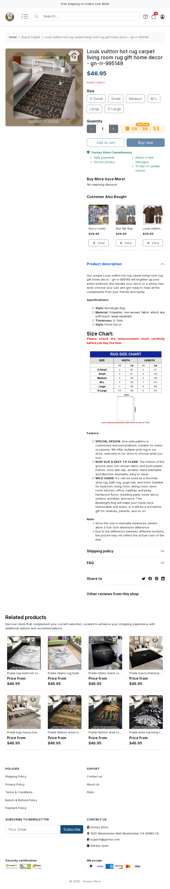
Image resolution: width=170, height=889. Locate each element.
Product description (104, 264)
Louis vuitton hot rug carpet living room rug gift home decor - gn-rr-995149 (97, 37)
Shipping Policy (15, 776)
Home (13, 37)
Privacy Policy (15, 784)
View (101, 243)
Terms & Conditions (19, 792)
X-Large (114, 109)
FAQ (90, 563)
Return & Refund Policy (21, 800)
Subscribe (71, 829)
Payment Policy (15, 808)
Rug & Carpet (30, 37)
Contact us (94, 776)
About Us (93, 784)
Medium (135, 98)
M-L (154, 98)
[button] (26, 16)
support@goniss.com (105, 839)
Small (115, 98)
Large (94, 109)
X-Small (96, 98)
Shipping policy (100, 551)
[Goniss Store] (9, 16)
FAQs (90, 792)
